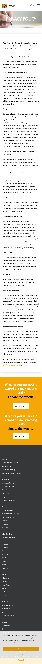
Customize (21, 654)
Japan (4, 564)
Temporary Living (7, 497)
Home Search (6, 490)
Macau (4, 558)
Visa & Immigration (8, 486)
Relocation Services (8, 483)
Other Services (7, 527)
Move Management (8, 517)
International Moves (8, 510)
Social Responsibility (8, 470)
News (3, 629)
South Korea (6, 585)
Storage (4, 520)
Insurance (5, 524)
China (3, 551)
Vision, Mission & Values (10, 463)
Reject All (21, 660)
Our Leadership (7, 466)
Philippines (5, 578)
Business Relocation (8, 537)
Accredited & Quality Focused (11, 473)
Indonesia (5, 561)
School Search (6, 493)
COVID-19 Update (8, 615)
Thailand (4, 592)
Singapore (5, 581)
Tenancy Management (9, 500)
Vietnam (4, 595)
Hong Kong (5, 554)
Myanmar (5, 575)
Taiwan (4, 588)
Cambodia (5, 547)
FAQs (3, 612)
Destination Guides (8, 605)
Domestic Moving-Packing (10, 514)
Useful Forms (6, 609)
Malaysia (5, 568)
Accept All (21, 649)
